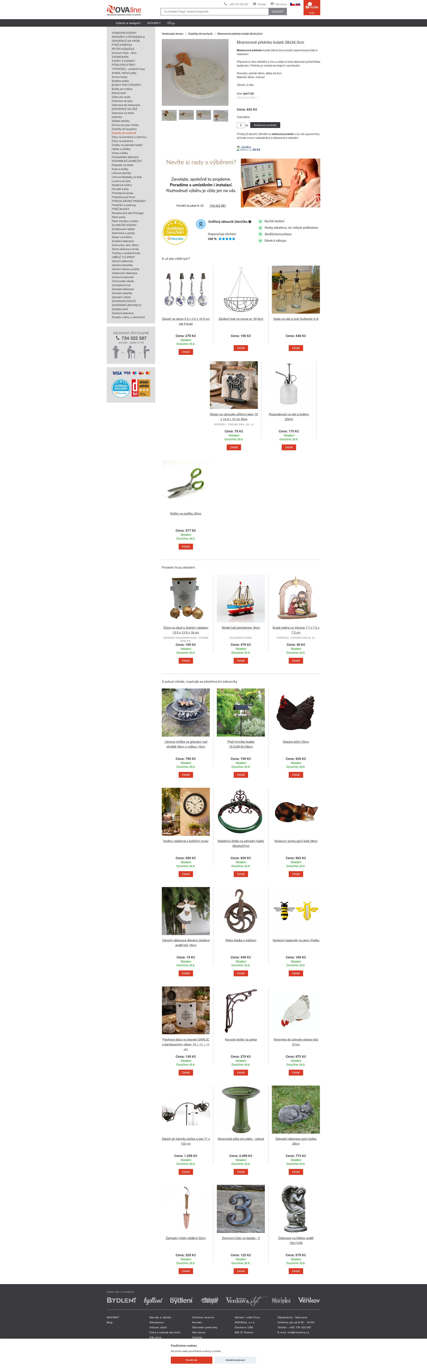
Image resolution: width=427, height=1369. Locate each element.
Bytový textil (119, 93)
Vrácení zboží (158, 1327)
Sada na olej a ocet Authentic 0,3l (295, 318)
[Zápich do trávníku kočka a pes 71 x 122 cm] (186, 1134)
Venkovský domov (172, 34)
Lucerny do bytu (121, 181)
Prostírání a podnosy (124, 205)
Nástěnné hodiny (122, 185)
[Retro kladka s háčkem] (241, 936)
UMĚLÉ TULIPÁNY (123, 257)
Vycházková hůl (121, 285)
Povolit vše (191, 1360)
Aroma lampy (119, 77)
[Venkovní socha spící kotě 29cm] (296, 836)
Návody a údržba (160, 1317)
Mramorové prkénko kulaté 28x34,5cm (240, 34)
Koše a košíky (120, 169)
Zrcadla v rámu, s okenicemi (128, 317)
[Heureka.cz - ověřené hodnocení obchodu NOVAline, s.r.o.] (121, 396)
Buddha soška (120, 81)
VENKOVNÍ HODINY (124, 33)
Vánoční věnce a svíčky (125, 269)
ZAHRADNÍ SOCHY (124, 301)
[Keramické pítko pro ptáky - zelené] (241, 1134)
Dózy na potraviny (122, 141)
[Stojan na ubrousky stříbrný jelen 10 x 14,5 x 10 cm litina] (234, 410)
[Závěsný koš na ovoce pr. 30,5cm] (241, 314)
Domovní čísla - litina (124, 53)
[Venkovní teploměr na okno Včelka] (296, 936)
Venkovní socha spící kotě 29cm (296, 840)
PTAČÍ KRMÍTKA (122, 45)
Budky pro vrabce (122, 89)
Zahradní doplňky (122, 293)
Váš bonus (281, 4)
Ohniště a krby (120, 189)
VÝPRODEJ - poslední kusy (128, 69)
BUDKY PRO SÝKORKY (126, 85)
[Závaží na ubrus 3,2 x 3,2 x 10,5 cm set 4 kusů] (186, 314)
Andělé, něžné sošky (124, 73)
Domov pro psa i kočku (125, 125)
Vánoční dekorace (122, 261)
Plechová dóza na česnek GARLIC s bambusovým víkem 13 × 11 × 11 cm (185, 1044)
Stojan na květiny (122, 237)
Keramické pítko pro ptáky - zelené (241, 1138)
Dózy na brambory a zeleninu (129, 137)
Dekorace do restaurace (126, 105)
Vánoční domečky (122, 265)
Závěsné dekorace (123, 313)
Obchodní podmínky (205, 1327)
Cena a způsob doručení (164, 1332)
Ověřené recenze (203, 1317)
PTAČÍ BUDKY (120, 209)
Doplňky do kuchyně (124, 133)
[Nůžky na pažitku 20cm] (186, 509)
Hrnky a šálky (120, 153)
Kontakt (262, 4)
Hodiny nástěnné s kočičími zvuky (185, 840)
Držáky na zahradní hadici (127, 145)
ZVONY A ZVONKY (123, 61)
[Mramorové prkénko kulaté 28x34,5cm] (195, 105)
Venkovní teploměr (123, 277)
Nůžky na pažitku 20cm (185, 513)
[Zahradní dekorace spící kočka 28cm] (296, 1134)
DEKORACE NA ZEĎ (124, 109)
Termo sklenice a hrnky (125, 249)
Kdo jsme (155, 1337)
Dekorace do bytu (122, 101)
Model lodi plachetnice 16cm (241, 627)
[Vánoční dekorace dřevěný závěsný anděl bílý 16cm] (186, 936)
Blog (109, 1322)
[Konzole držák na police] (241, 1035)
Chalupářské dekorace (125, 157)
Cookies (197, 1337)
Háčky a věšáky (121, 149)
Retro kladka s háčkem (241, 940)
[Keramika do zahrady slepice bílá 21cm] (296, 1035)
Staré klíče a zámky (123, 233)
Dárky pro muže (121, 97)
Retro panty (118, 217)
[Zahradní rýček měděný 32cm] (186, 1233)
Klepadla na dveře (122, 165)
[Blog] (171, 23)
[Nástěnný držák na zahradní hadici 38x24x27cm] (241, 836)
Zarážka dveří (120, 309)
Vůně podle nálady (123, 281)
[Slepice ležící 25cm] (296, 737)
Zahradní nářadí (121, 297)
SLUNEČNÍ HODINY (124, 225)
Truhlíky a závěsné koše (126, 253)
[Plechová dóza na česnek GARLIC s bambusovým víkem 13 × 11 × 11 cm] (186, 1035)
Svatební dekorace (123, 241)
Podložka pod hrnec (123, 197)
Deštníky (117, 117)
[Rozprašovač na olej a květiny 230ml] (289, 410)
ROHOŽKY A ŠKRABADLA (128, 37)
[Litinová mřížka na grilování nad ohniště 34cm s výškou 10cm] (186, 737)
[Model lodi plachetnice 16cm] (241, 623)
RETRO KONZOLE (123, 49)
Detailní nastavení (235, 1360)
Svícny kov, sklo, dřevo (125, 245)
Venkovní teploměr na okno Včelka (296, 940)
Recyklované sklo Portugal (127, 213)
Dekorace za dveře (123, 113)
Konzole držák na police (241, 1039)
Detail (186, 352)
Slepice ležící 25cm (296, 741)
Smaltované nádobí (123, 229)
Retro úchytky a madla (125, 221)
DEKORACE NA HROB (126, 41)
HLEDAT (278, 11)
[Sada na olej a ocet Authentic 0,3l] (296, 314)
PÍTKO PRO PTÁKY (123, 65)
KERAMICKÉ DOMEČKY (127, 161)
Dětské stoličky (121, 121)
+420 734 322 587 (238, 4)
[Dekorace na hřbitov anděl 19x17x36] (296, 1233)
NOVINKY (154, 23)
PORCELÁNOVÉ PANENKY (129, 201)
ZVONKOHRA (120, 57)
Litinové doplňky (121, 173)
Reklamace (156, 1322)
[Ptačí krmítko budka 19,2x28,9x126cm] (241, 737)
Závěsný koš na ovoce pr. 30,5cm (241, 318)
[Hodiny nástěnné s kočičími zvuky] (186, 836)
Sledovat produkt (265, 125)
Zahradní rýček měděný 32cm (186, 1238)
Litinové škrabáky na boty (127, 177)
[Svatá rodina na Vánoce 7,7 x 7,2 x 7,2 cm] (296, 623)
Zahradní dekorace (123, 289)
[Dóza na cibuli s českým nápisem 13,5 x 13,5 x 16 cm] (186, 623)
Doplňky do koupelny (124, 129)
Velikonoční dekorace (124, 273)
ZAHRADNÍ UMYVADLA (126, 305)
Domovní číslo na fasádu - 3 (241, 1238)
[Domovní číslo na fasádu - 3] (241, 1233)
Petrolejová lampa (122, 193)
